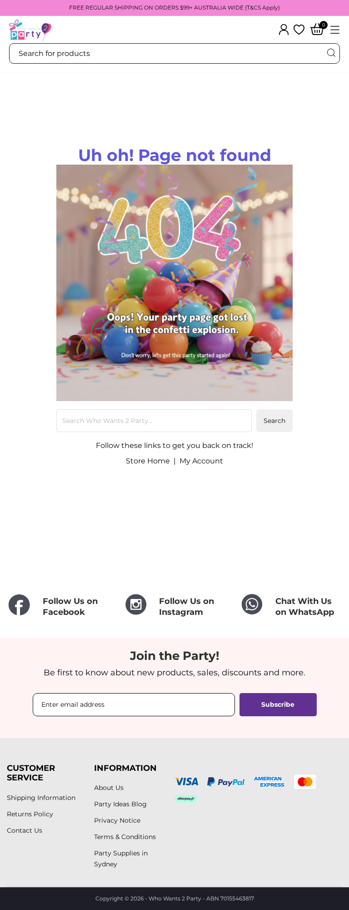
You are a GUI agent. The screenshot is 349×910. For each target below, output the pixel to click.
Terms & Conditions (125, 837)
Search (274, 421)
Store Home (148, 461)
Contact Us (24, 830)
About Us (109, 788)
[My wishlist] (299, 30)
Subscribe (277, 704)
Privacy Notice (117, 820)
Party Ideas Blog (120, 804)
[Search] (331, 53)
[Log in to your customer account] (284, 29)
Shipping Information (41, 798)
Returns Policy (30, 814)
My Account (201, 461)
